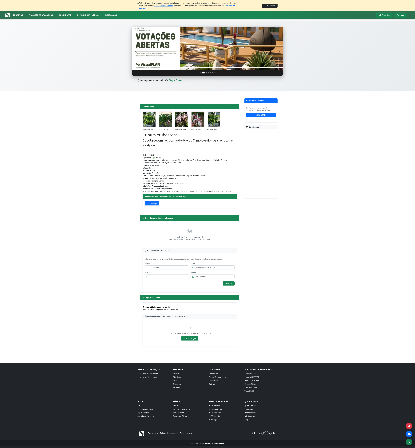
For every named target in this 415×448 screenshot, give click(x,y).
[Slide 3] (205, 72)
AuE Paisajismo (215, 412)
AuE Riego (213, 419)
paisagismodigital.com (215, 443)
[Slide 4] (208, 72)
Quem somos (111, 15)
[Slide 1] (200, 72)
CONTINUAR (270, 5)
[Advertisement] (261, 163)
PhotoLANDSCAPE (251, 377)
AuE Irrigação (214, 416)
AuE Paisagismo (215, 409)
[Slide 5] (210, 72)
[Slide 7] (214, 72)
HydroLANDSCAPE (251, 380)
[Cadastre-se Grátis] (409, 426)
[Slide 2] (202, 72)
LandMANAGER (250, 387)
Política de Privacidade (163, 5)
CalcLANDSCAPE (251, 384)
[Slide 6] (212, 72)
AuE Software (214, 406)
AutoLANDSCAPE (251, 373)
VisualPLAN (249, 391)
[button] (18, 15)
